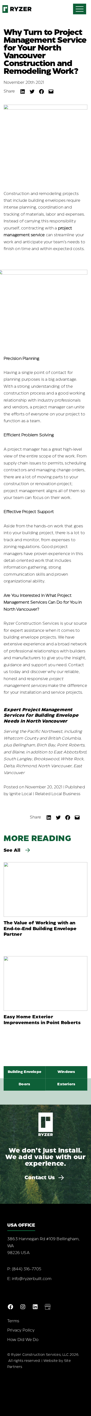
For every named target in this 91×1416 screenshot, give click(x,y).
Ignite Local (20, 794)
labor (51, 214)
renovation (45, 484)
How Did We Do (23, 1340)
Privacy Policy (20, 1330)
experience (34, 644)
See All (13, 850)
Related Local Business (57, 794)
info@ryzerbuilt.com (32, 1279)
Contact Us (40, 1178)
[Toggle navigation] (79, 9)
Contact (76, 665)
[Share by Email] (51, 91)
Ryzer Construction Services (31, 623)
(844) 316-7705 (26, 1269)
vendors (20, 407)
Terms (13, 1321)
